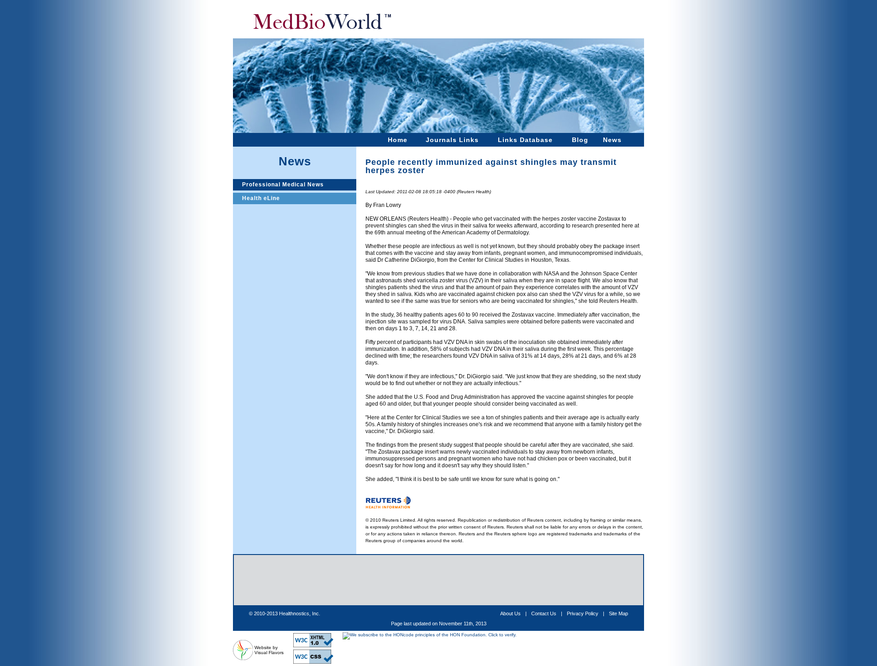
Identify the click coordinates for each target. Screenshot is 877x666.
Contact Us (543, 613)
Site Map (618, 613)
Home (397, 139)
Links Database (525, 139)
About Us (510, 613)
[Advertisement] (438, 580)
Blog (580, 139)
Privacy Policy (582, 613)
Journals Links (452, 139)
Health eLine (261, 198)
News (612, 139)
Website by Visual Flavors (269, 650)
